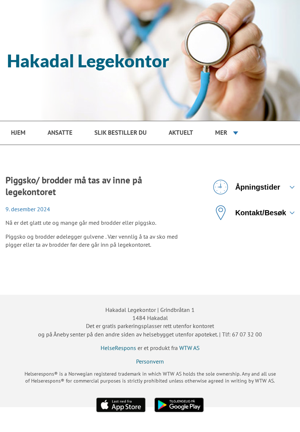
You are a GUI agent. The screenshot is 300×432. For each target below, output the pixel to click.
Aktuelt (181, 133)
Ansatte (60, 133)
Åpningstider (257, 187)
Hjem (18, 133)
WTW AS (189, 347)
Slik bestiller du (120, 133)
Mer (221, 133)
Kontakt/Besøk (260, 213)
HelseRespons (118, 347)
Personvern (150, 361)
